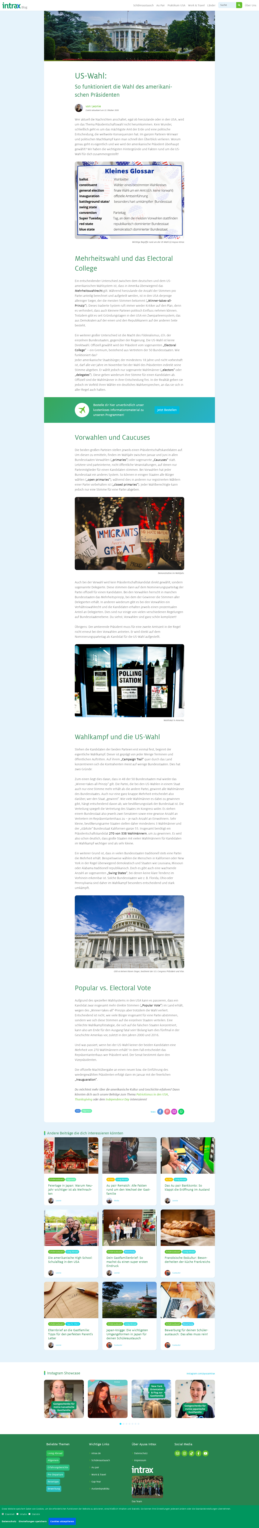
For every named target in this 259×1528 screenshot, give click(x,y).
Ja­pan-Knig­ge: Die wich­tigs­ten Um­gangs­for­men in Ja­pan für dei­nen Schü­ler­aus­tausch (127, 1334)
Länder (211, 5)
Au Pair (160, 5)
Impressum (140, 1460)
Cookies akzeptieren (62, 1521)
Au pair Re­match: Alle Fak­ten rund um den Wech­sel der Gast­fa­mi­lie (128, 1189)
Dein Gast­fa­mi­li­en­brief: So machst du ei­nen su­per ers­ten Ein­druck (127, 1262)
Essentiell (10, 1514)
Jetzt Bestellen (167, 410)
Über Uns (250, 5)
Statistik (36, 1514)
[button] (120, 1424)
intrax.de (96, 1453)
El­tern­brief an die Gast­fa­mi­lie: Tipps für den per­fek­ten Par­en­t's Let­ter (70, 1334)
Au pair (95, 1467)
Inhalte (23, 1514)
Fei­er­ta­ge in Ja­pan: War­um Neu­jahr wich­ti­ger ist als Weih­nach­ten (70, 1189)
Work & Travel (196, 5)
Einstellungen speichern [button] (33, 1521)
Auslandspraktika (100, 1488)
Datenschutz (140, 1453)
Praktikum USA (176, 5)
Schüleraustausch (143, 5)
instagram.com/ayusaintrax (201, 1373)
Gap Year (96, 1481)
